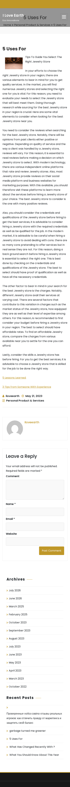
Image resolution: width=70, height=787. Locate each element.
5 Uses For (16, 739)
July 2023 (15, 646)
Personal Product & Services (25, 400)
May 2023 (15, 662)
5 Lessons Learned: (14, 378)
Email (10, 519)
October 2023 (18, 622)
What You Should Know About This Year (34, 755)
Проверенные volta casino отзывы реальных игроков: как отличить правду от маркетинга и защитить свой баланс (34, 718)
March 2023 (16, 678)
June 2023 (15, 654)
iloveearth (12, 396)
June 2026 (15, 598)
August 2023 (16, 638)
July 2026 (15, 590)
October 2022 (18, 687)
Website (11, 534)
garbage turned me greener (27, 731)
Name (11, 504)
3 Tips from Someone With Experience (26, 387)
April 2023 (15, 670)
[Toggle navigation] (64, 17)
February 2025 (18, 614)
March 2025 (16, 606)
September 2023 (19, 630)
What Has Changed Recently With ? (32, 747)
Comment (12, 476)
